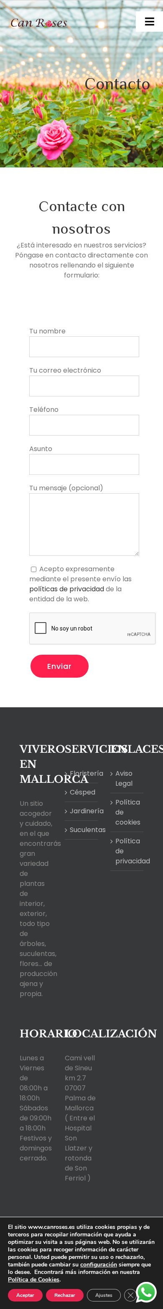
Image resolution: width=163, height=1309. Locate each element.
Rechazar (64, 1295)
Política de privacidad (127, 851)
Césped (82, 792)
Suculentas (82, 830)
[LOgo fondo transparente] (39, 11)
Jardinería (82, 811)
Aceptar (25, 1295)
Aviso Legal (123, 778)
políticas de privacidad (66, 589)
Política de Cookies (33, 1280)
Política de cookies (127, 812)
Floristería (82, 773)
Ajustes (103, 1295)
